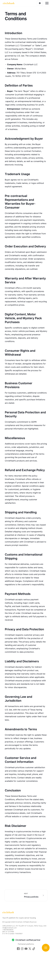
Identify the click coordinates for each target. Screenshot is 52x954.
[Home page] (8, 3)
